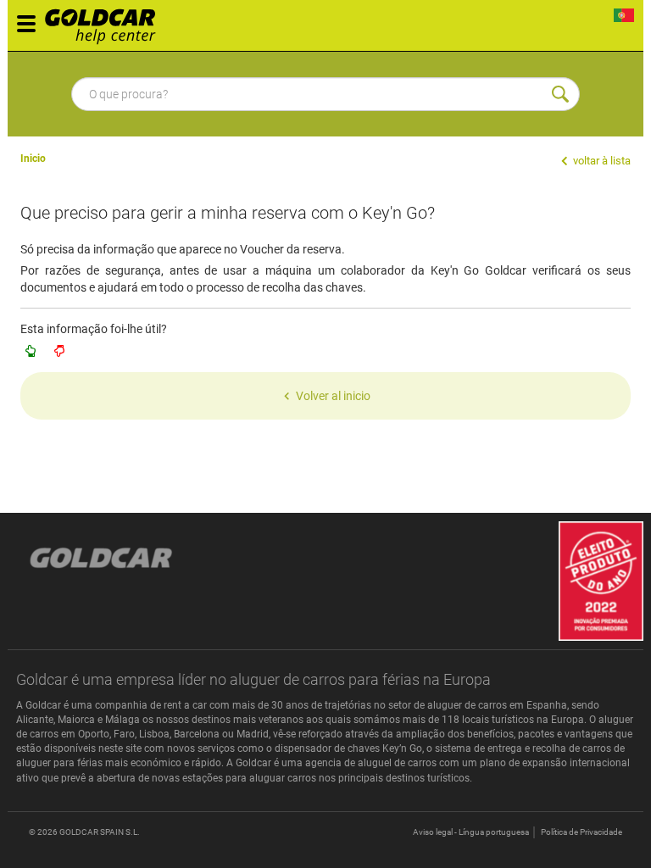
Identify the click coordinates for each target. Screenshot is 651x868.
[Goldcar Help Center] (104, 21)
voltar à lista (600, 160)
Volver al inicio (333, 396)
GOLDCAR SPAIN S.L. (99, 832)
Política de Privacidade (581, 832)
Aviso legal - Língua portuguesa (471, 832)
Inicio (33, 158)
